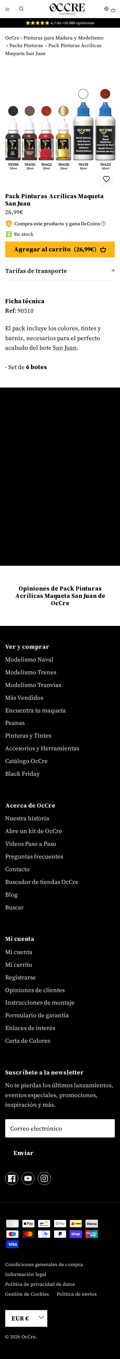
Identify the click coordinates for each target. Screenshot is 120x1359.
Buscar (14, 907)
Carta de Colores (27, 1040)
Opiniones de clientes (35, 990)
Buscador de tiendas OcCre (41, 882)
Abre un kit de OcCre (33, 831)
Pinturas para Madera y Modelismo (63, 37)
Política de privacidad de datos (40, 1284)
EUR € (20, 1318)
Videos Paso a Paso (30, 843)
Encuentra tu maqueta (35, 710)
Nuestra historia (27, 818)
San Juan (65, 347)
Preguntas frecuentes (34, 856)
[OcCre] (67, 9)
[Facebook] (11, 1178)
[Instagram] (44, 1178)
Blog (11, 894)
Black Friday (22, 773)
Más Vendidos (24, 697)
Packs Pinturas (26, 45)
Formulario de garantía (37, 1015)
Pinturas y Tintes (28, 735)
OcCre (12, 37)
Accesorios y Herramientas (42, 748)
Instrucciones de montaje (40, 1002)
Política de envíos (77, 1294)
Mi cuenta (18, 952)
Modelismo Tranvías (33, 685)
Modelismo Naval (29, 659)
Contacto (17, 869)
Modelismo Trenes (30, 672)
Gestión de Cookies (27, 1294)
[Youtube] (28, 1178)
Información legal (25, 1274)
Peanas (15, 722)
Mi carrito (18, 964)
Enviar (23, 1153)
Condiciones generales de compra (44, 1264)
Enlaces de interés (30, 1028)
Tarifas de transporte (36, 271)
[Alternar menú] (7, 9)
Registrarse (20, 977)
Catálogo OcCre (26, 761)
